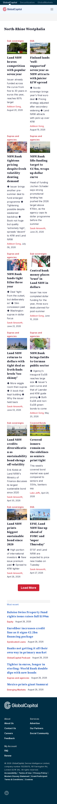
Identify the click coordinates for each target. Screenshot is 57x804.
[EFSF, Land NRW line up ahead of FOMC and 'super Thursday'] (40, 514)
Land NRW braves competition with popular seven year (16, 66)
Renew (7, 756)
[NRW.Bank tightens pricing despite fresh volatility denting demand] (17, 147)
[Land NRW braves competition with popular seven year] (17, 48)
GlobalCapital (10, 2)
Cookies (29, 779)
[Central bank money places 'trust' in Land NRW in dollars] (40, 261)
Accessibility (10, 773)
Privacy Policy (40, 773)
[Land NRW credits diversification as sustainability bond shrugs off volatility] (17, 430)
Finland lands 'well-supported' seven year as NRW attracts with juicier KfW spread (40, 70)
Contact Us (10, 728)
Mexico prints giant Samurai (27, 684)
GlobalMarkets (45, 2)
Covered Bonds (38, 423)
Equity (10, 621)
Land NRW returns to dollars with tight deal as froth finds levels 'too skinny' (16, 365)
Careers (8, 733)
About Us (9, 723)
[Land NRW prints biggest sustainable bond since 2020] (17, 514)
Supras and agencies (18, 678)
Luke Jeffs (35, 493)
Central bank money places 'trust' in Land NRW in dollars (39, 279)
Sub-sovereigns (15, 41)
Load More (28, 587)
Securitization (27, 2)
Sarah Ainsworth (37, 228)
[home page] (12, 9)
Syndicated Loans (16, 642)
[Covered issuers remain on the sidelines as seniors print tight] (40, 430)
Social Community (39, 733)
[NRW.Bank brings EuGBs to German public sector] (40, 343)
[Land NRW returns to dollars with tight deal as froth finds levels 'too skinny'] (17, 343)
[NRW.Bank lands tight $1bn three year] (17, 264)
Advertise (35, 723)
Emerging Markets (16, 689)
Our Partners (36, 728)
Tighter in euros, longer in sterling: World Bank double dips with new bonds (27, 669)
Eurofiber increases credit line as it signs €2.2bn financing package (26, 633)
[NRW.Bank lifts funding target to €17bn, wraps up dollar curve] (40, 147)
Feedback (9, 738)
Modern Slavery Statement (16, 776)
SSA (32, 41)
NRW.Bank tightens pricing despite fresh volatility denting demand (16, 169)
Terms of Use (25, 773)
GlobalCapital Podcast (18, 657)
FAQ (6, 751)
